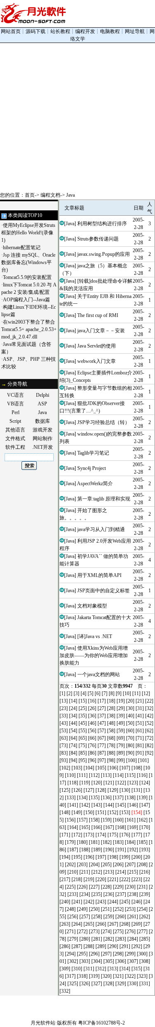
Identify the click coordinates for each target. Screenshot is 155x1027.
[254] (142, 909)
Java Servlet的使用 (96, 346)
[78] (111, 745)
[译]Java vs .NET (94, 636)
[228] (106, 887)
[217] (65, 879)
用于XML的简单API (99, 575)
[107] (124, 768)
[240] (65, 902)
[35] (83, 716)
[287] (77, 946)
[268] (124, 924)
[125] (65, 790)
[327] (96, 983)
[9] (119, 693)
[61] (140, 731)
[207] (130, 864)
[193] (144, 850)
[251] (106, 909)
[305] (108, 961)
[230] (130, 887)
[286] (65, 946)
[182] (106, 842)
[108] (136, 768)
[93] (64, 760)
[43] (64, 723)
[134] (82, 798)
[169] (132, 827)
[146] (132, 805)
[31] (140, 708)
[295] (82, 954)
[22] (149, 701)
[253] (130, 909)
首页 (30, 195)
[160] (118, 820)
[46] (92, 723)
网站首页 (11, 31)
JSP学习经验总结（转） (103, 422)
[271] (70, 931)
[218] (77, 879)
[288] (88, 946)
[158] (94, 820)
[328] (108, 983)
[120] (96, 783)
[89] (121, 753)
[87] (102, 753)
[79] (121, 745)
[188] (84, 850)
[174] (100, 835)
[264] (77, 924)
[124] (144, 783)
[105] (100, 768)
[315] (136, 969)
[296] (94, 954)
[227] (94, 887)
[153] (124, 812)
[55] (83, 731)
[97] (102, 760)
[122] (120, 783)
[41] (140, 716)
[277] (142, 931)
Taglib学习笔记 (93, 453)
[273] (94, 931)
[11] (136, 693)
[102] (65, 768)
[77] (102, 745)
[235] (96, 894)
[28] (111, 708)
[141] (72, 805)
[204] (94, 864)
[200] (136, 857)
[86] (92, 753)
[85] (83, 753)
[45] (83, 723)
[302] (72, 961)
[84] (73, 753)
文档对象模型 (92, 606)
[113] (106, 775)
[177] (136, 835)
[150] (88, 812)
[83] (64, 753)
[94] (73, 760)
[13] (64, 701)
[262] (144, 917)
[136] (106, 798)
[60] (130, 731)
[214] (120, 872)
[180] (82, 842)
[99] (121, 760)
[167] (108, 827)
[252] (118, 909)
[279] (72, 939)
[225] (70, 887)
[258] (96, 917)
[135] (94, 798)
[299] (130, 954)
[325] (72, 983)
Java (70, 195)
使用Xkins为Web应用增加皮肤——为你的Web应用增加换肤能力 (94, 655)
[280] (84, 939)
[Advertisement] (77, 117)
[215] (132, 872)
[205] (106, 864)
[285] (144, 939)
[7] (104, 693)
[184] (130, 842)
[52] (149, 723)
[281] (96, 939)
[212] (96, 872)
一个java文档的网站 (98, 674)
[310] (77, 969)
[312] (100, 969)
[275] (118, 931)
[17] (102, 701)
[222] (124, 879)
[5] (90, 693)
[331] (144, 983)
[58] (111, 731)
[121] (108, 783)
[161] (130, 820)
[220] (100, 879)
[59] (121, 731)
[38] (111, 716)
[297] (106, 954)
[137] (118, 798)
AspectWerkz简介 (95, 483)
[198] (112, 857)
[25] (83, 708)
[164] (72, 827)
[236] (108, 894)
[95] (83, 760)
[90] (130, 753)
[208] (142, 864)
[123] (132, 783)
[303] (84, 961)
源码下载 (35, 31)
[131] (136, 790)
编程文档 (50, 195)
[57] (102, 731)
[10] (127, 693)
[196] (88, 857)
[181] (94, 842)
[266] (100, 924)
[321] (118, 976)
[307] (132, 961)
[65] (83, 738)
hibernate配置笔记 (22, 247)
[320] (106, 976)
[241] (77, 902)
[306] (120, 961)
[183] (118, 842)
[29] (121, 708)
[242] (88, 902)
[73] (64, 745)
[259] (108, 917)
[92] (149, 753)
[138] (130, 798)
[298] (118, 954)
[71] (140, 738)
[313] (112, 969)
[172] (77, 835)
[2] (69, 693)
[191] (120, 850)
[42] (149, 716)
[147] (144, 805)
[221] (112, 879)
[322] (130, 976)
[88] (111, 753)
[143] (96, 805)
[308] (144, 961)
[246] (136, 902)
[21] (140, 701)
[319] (94, 976)
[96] (92, 760)
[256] (72, 917)
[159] (106, 820)
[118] (72, 783)
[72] (149, 738)
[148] (65, 812)
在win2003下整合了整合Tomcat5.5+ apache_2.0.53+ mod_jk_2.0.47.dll (29, 329)
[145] (120, 805)
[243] (100, 902)
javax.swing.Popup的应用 (103, 254)
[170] (144, 827)
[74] (73, 745)
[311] (88, 969)
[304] (96, 961)
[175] (112, 835)
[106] (112, 768)
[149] (77, 812)
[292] (136, 946)
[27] (102, 708)
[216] (144, 872)
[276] (130, 931)
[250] (94, 909)
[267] (112, 924)
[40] (130, 716)
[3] (76, 693)
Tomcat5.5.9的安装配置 (27, 277)
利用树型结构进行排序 (102, 223)
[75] (83, 745)
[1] (62, 693)
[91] (140, 753)
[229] (118, 887)
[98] (111, 760)
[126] (77, 790)
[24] (73, 708)
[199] (124, 857)
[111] (82, 775)
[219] (88, 879)
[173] (88, 835)
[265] (88, 924)
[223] (136, 879)
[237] (120, 894)
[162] (142, 820)
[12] (146, 693)
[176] (124, 835)
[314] (124, 969)
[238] (132, 894)
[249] (82, 909)
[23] (64, 708)
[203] (82, 864)
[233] (72, 894)
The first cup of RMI (97, 315)
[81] (140, 745)
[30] (130, 708)
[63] (64, 738)
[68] (111, 738)
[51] (140, 723)
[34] (73, 716)
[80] (130, 745)
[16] (92, 701)
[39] (121, 716)
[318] (82, 976)
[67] (102, 738)
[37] (102, 716)
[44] (73, 723)
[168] (120, 827)
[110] (70, 775)
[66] (92, 738)
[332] (65, 991)
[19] (121, 701)
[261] (132, 917)
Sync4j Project (91, 468)
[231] (142, 887)
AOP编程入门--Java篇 (26, 300)
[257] (84, 917)
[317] (70, 976)
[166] (96, 827)
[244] (112, 902)
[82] (149, 745)
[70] (130, 738)
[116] (142, 775)
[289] (100, 946)
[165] (84, 827)
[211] (84, 872)
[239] (144, 894)
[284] (132, 939)
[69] (121, 738)
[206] (118, 864)
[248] (70, 909)
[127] (88, 790)
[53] (64, 731)
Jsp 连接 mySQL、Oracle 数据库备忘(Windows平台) (28, 262)
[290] (112, 946)
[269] (136, 924)
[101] (143, 760)
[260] (120, 917)
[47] (102, 723)
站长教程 (60, 31)
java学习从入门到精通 (101, 529)
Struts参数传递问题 (98, 239)
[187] (72, 850)
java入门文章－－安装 (101, 331)
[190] (108, 850)
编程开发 (85, 31)
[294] (70, 954)
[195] (77, 857)
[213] (108, 872)
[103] (77, 768)
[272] (82, 931)
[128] (100, 790)
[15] (83, 701)
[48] (111, 723)
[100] (131, 760)
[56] (92, 731)
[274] (106, 931)
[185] (142, 842)
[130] (124, 790)
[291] (124, 946)
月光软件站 (43, 1023)
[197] (100, 857)
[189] (96, 850)
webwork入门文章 (96, 361)
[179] (70, 842)
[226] (82, 887)
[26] (92, 708)
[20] (130, 701)
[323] (142, 976)
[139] (142, 798)
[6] (97, 693)
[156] (70, 820)
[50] (130, 723)
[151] (100, 812)
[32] (149, 708)
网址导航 (135, 31)
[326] (84, 983)
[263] (65, 924)
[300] (142, 954)
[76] (92, 745)
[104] (88, 768)
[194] (65, 857)
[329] (120, 983)
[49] (121, 723)
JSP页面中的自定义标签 (103, 590)
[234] (84, 894)
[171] (65, 835)
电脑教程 (110, 31)
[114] (118, 775)
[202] (70, 864)
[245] (124, 902)
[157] (82, 820)
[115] (130, 775)
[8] (111, 693)
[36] (92, 716)
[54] (73, 731)
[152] (112, 812)
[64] (73, 738)
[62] (149, 731)
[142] (84, 805)
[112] (94, 775)
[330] (132, 983)
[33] (64, 716)
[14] (73, 701)
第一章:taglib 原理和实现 (103, 499)
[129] (112, 790)
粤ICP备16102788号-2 (101, 1023)
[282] (108, 939)
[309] (65, 969)
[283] (120, 939)
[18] (111, 701)
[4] (83, 693)
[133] (70, 798)
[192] (132, 850)
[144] (108, 805)
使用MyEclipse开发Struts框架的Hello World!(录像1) (28, 232)
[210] (72, 872)
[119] (84, 783)
